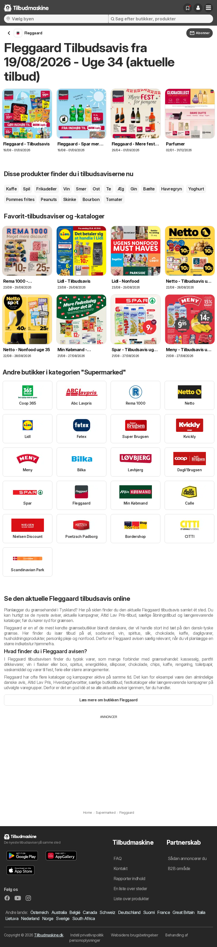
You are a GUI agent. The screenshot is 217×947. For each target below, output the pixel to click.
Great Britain (183, 912)
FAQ (117, 858)
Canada (90, 912)
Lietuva (11, 918)
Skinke (69, 199)
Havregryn (171, 188)
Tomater (114, 199)
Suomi (149, 912)
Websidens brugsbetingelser (134, 935)
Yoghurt (196, 188)
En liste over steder (130, 888)
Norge (47, 918)
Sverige (62, 918)
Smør (81, 188)
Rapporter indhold (129, 878)
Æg (120, 188)
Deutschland (129, 912)
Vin (66, 188)
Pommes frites (20, 199)
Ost (96, 188)
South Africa (83, 918)
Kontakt (120, 868)
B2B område (179, 868)
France (163, 912)
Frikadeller (46, 188)
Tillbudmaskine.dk (48, 935)
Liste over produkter (131, 898)
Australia (59, 912)
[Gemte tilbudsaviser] (187, 7)
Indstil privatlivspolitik (86, 935)
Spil (26, 188)
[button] (197, 7)
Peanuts (49, 199)
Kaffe (11, 188)
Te (108, 188)
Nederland (30, 918)
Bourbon (91, 199)
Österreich (39, 912)
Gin (133, 188)
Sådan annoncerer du (187, 858)
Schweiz (107, 912)
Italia (201, 912)
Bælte (149, 188)
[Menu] (208, 7)
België (74, 912)
